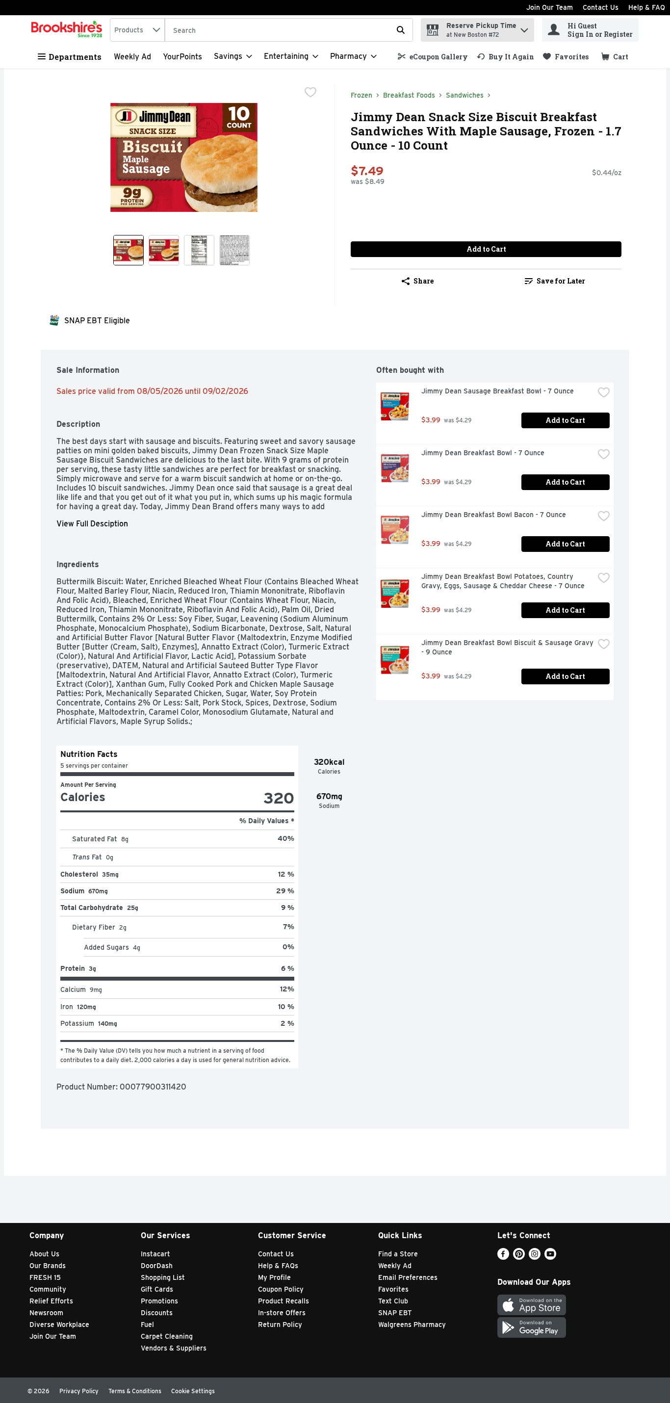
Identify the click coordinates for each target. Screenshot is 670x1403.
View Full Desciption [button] (92, 523)
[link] (432, 57)
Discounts (157, 1313)
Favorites (393, 1289)
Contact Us (600, 7)
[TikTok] (566, 1257)
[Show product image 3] (199, 250)
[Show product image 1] (128, 250)
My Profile (274, 1277)
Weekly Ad (132, 56)
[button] (524, 27)
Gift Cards (157, 1289)
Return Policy (280, 1324)
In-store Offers (282, 1313)
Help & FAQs (278, 1266)
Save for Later (561, 281)
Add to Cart (486, 249)
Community (47, 1289)
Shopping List (163, 1277)
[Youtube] (550, 1257)
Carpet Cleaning (167, 1336)
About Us (44, 1254)
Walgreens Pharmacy (412, 1324)
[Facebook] (503, 1257)
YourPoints (182, 56)
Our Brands (47, 1266)
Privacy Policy (79, 1391)
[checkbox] (310, 92)
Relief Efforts (51, 1301)
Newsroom (46, 1313)
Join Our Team (549, 7)
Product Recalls (283, 1301)
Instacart (155, 1254)
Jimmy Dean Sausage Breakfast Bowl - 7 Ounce (497, 391)
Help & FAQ (646, 7)
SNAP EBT (395, 1313)
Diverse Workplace (59, 1324)
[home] (68, 30)
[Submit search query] (401, 30)
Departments (75, 57)
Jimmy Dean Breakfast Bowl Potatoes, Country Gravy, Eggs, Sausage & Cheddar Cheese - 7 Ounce (503, 581)
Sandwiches (465, 95)
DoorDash (157, 1266)
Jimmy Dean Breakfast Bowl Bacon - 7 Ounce (493, 515)
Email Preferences (408, 1277)
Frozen (361, 95)
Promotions (159, 1301)
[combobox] (137, 30)
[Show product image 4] (234, 250)
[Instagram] (535, 1257)
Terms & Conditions (134, 1391)
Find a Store (398, 1254)
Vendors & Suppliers (173, 1348)
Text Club (393, 1301)
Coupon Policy (281, 1289)
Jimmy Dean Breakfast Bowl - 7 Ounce (482, 453)
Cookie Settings (193, 1391)
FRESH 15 (45, 1277)
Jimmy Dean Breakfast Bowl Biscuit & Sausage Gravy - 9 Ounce (507, 647)
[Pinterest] (519, 1257)
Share (423, 281)
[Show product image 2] (164, 250)
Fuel (147, 1324)
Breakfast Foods (409, 95)
